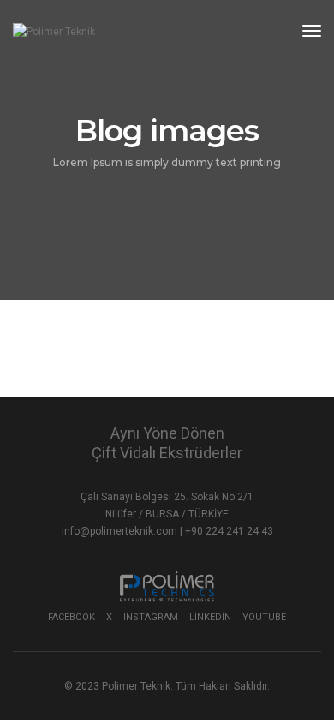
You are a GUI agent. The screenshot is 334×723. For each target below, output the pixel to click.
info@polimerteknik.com (121, 531)
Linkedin (210, 617)
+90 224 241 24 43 (229, 531)
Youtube (264, 617)
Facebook (71, 617)
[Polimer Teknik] (54, 32)
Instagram (150, 617)
